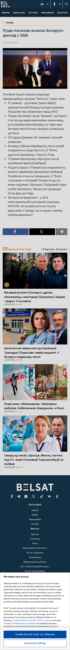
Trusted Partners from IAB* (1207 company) (32, 620)
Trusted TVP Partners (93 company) (19, 623)
